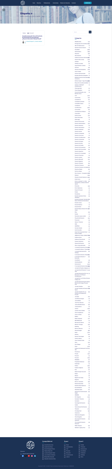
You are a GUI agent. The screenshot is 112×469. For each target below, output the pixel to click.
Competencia (78, 99)
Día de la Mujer (78, 171)
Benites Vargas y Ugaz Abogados (82, 80)
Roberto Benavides (79, 383)
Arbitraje (77, 61)
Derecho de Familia (79, 145)
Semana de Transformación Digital (81, 392)
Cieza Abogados (78, 90)
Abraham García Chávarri (80, 47)
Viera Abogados (78, 416)
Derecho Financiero (79, 155)
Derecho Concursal (79, 135)
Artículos (77, 67)
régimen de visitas (79, 377)
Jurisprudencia (78, 306)
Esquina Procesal (78, 190)
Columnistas (55, 3)
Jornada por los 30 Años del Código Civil (81, 279)
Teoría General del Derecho (81, 406)
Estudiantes (77, 194)
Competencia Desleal (79, 101)
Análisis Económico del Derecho (82, 57)
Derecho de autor (79, 143)
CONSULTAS (87, 2)
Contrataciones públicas (80, 111)
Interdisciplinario (78, 262)
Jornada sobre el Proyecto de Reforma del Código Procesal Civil (81, 283)
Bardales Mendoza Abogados (81, 75)
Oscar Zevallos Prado (79, 340)
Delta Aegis (77, 119)
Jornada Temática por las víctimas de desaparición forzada (80, 293)
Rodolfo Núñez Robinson (80, 385)
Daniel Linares (78, 115)
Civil (76, 95)
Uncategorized (78, 410)
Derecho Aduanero (79, 125)
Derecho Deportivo (79, 151)
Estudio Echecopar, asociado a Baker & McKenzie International (82, 200)
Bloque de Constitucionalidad (81, 82)
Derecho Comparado (79, 133)
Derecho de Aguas (79, 141)
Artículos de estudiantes (80, 69)
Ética (76, 212)
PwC (76, 369)
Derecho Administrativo (80, 123)
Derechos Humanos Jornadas (81, 167)
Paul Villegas (77, 344)
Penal (76, 346)
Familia (76, 214)
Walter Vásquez (78, 425)
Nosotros (39, 3)
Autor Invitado (78, 71)
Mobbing (77, 326)
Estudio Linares (78, 202)
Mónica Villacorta (78, 328)
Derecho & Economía (79, 121)
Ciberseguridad (78, 88)
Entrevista (77, 186)
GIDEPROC (77, 226)
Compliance (77, 105)
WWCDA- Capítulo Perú (80, 427)
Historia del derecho (79, 243)
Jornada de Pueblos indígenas (81, 268)
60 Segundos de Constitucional (82, 43)
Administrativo (78, 51)
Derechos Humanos (79, 165)
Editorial (76, 175)
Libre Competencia (79, 312)
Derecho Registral (79, 161)
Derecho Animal (78, 131)
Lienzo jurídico (78, 314)
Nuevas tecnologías (79, 336)
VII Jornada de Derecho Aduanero (80, 419)
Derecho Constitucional (80, 137)
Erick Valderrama (78, 188)
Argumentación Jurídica (80, 65)
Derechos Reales (78, 169)
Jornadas (77, 296)
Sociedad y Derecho (79, 399)
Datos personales (79, 117)
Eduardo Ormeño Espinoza (81, 177)
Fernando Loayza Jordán (80, 216)
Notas (76, 332)
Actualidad (77, 49)
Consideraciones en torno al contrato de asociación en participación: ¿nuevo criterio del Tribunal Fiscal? (32, 37)
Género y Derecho (79, 222)
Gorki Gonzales (78, 230)
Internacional (78, 264)
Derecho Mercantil (79, 159)
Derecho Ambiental (79, 129)
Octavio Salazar (78, 338)
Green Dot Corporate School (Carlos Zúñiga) (81, 232)
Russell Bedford (78, 387)
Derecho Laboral (78, 157)
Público (24, 33)
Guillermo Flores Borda (80, 239)
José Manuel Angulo (79, 298)
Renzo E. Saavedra (79, 381)
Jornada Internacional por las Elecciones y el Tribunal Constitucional (81, 275)
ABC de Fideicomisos (79, 45)
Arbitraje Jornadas (79, 63)
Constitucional (78, 107)
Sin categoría (78, 397)
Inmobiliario (77, 260)
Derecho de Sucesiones (80, 147)
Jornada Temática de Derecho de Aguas (82, 289)
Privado (76, 353)
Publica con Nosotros (65, 3)
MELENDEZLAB (78, 320)
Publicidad (77, 363)
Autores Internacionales (80, 73)
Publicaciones (47, 3)
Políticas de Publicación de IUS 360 (82, 349)
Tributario (77, 408)
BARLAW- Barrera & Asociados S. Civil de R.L (82, 78)
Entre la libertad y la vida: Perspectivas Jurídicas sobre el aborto (82, 183)
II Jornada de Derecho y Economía (80, 257)
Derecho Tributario (79, 163)
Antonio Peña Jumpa (79, 59)
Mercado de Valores (79, 322)
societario (77, 401)
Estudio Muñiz (78, 206)
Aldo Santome (78, 55)
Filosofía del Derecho (79, 218)
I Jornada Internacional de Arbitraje (80, 252)
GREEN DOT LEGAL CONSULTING (82, 235)
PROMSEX (77, 359)
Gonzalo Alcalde (78, 228)
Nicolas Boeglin (78, 330)
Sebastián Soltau (78, 389)
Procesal (77, 355)
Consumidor (77, 109)
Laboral (76, 308)
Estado (76, 192)
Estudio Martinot (78, 204)
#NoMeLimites (78, 41)
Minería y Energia (79, 324)
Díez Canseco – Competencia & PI (82, 173)
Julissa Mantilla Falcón (80, 304)
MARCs (76, 316)
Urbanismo (77, 412)
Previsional (77, 351)
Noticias (76, 334)
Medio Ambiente (78, 318)
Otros (76, 342)
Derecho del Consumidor (80, 149)
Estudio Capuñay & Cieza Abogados (80, 196)
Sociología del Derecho (80, 402)
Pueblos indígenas (79, 367)
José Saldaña (78, 300)
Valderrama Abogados (80, 414)
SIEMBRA (77, 395)
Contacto (74, 3)
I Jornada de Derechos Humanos (82, 247)
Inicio (34, 3)
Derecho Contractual (79, 139)
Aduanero (77, 53)
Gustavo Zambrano (79, 241)
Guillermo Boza (78, 237)
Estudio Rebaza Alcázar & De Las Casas (82, 209)
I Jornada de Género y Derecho (82, 249)
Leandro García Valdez (80, 310)
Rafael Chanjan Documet (80, 371)
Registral (77, 379)
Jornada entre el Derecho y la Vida (81, 270)
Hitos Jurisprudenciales (80, 245)
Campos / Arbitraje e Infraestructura (79, 85)
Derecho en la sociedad (80, 153)
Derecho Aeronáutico (79, 127)
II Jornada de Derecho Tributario (82, 254)
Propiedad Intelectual (79, 361)
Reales (76, 373)
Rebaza (76, 375)
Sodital (76, 404)
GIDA (76, 224)
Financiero (77, 220)
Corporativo (77, 113)
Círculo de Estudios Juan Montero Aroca (80, 93)
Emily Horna (77, 179)
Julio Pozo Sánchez (79, 302)
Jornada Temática (79, 286)
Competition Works (79, 103)
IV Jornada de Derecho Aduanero (82, 266)
